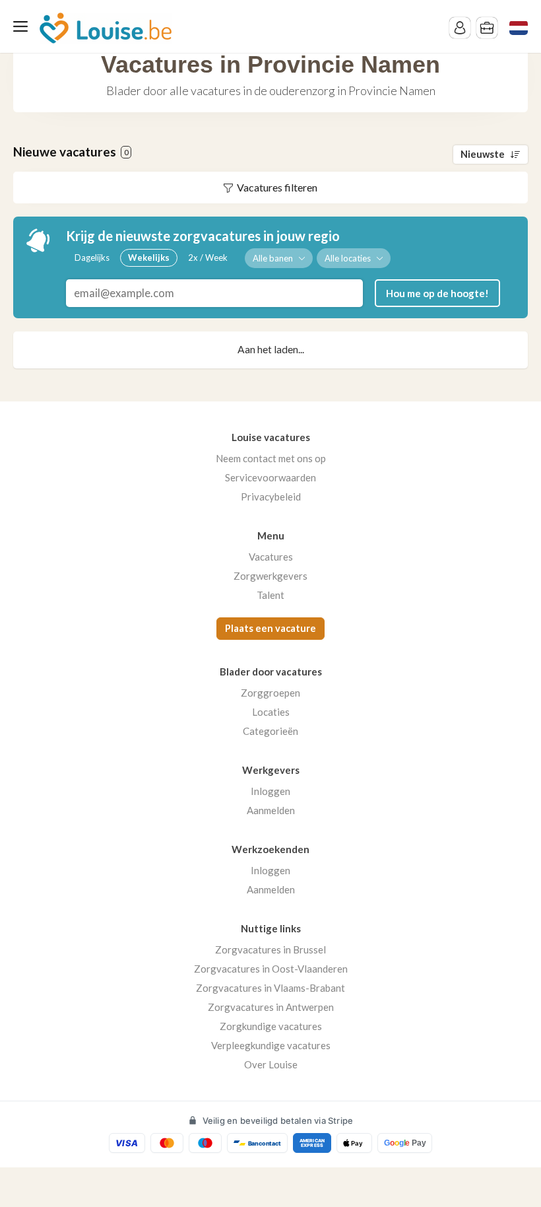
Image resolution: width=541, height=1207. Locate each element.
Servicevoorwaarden (270, 477)
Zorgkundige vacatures (271, 1026)
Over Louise (271, 1064)
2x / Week (208, 257)
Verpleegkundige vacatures (271, 1045)
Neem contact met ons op (271, 458)
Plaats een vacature (270, 628)
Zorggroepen (270, 693)
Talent (270, 595)
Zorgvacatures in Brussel (270, 949)
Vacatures (271, 557)
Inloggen (270, 791)
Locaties (271, 712)
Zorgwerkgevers (270, 576)
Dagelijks (92, 257)
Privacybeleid (271, 496)
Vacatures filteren (277, 187)
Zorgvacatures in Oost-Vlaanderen (271, 969)
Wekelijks (149, 257)
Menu (23, 26)
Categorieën (270, 731)
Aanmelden (271, 810)
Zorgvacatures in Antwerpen (271, 1007)
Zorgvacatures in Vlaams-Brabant (270, 988)
